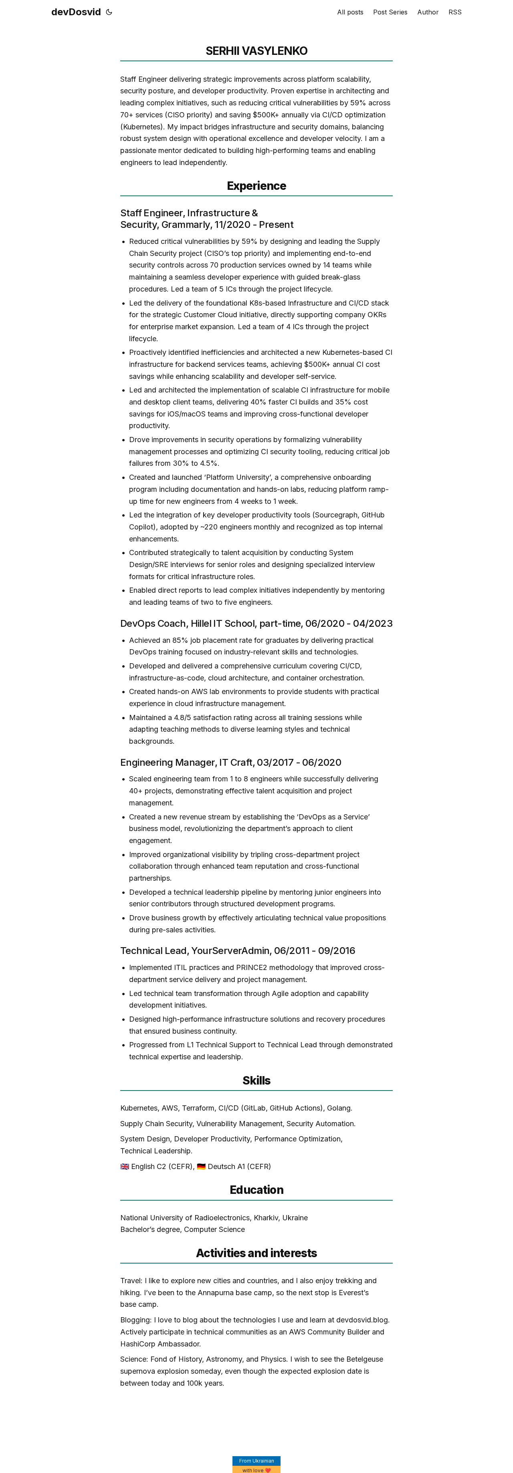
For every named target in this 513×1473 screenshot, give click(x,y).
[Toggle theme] (109, 12)
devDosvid (76, 12)
